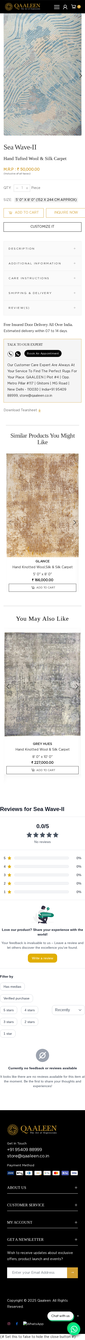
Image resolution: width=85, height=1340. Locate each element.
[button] (80, 76)
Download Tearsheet (21, 410)
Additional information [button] (34, 263)
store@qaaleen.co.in (28, 1156)
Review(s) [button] (19, 307)
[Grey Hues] (42, 684)
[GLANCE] (42, 505)
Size (8, 199)
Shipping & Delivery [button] (30, 292)
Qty (7, 188)
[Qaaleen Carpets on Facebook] (16, 1324)
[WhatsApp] (33, 1324)
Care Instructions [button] (29, 278)
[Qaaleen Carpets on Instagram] (8, 1324)
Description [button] (21, 248)
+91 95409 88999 (24, 1150)
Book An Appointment (43, 353)
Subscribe (72, 1272)
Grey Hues (42, 744)
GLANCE (42, 561)
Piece (35, 188)
